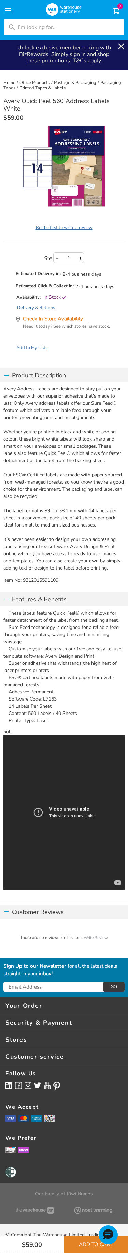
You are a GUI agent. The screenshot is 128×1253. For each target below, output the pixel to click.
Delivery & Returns (36, 308)
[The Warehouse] (34, 1210)
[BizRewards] (10, 1149)
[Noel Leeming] (93, 1210)
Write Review (96, 937)
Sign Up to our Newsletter (34, 966)
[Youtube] (47, 1086)
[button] (108, 1234)
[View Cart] (112, 11)
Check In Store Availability (53, 318)
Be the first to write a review (64, 228)
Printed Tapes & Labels (42, 88)
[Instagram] (28, 1085)
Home (9, 83)
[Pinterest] (56, 1086)
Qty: (48, 257)
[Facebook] (18, 1085)
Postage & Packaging (75, 83)
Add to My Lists (31, 348)
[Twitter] (37, 1085)
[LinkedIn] (8, 1085)
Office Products (34, 83)
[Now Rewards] (23, 1149)
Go (114, 987)
